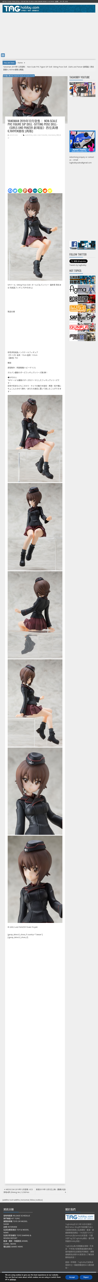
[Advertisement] (49, 32)
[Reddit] (45, 190)
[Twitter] (15, 190)
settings (13, 1279)
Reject (86, 1277)
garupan (28, 135)
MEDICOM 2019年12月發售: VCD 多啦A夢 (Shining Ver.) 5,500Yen (18, 1190)
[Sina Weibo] (50, 190)
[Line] (40, 190)
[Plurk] (25, 190)
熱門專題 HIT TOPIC (11, 1218)
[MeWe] (35, 190)
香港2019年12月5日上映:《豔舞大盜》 (51, 1189)
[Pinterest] (30, 190)
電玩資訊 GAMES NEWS (13, 1246)
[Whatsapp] (20, 190)
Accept (72, 1277)
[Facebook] (10, 190)
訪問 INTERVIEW (10, 1227)
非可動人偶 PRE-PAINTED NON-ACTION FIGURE (18, 76)
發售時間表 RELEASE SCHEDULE (16, 1215)
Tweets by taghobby (77, 265)
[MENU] (3, 55)
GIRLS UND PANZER (40, 135)
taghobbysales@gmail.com (80, 162)
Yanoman (52, 135)
